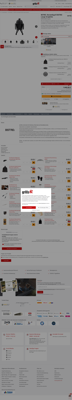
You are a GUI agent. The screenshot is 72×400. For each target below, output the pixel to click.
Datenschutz (34, 210)
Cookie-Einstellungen (42, 203)
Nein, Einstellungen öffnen (43, 207)
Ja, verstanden (29, 207)
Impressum (38, 210)
